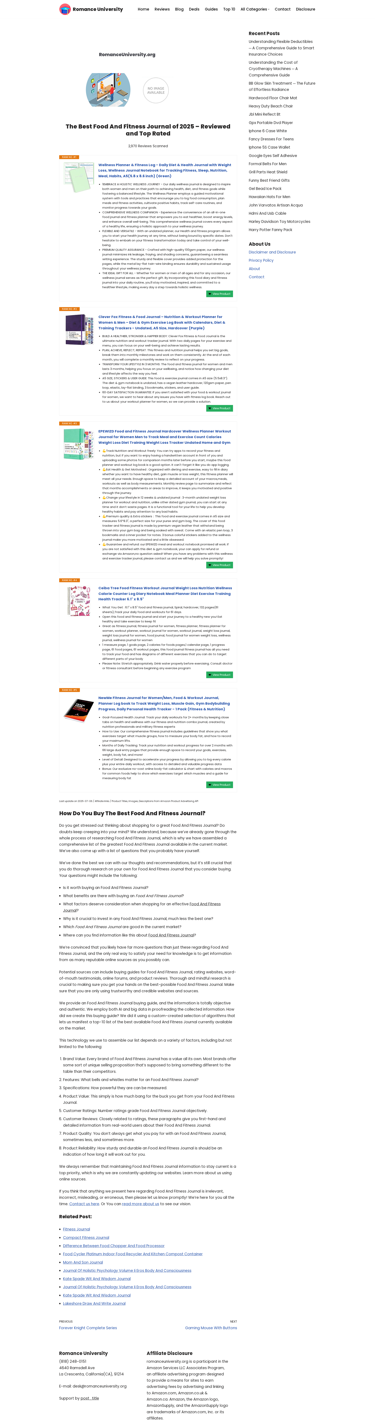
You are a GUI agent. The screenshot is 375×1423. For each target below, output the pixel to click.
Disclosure (305, 9)
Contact (283, 9)
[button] (268, 9)
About (254, 268)
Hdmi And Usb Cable (267, 213)
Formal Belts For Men (268, 164)
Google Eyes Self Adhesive (273, 155)
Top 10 (229, 9)
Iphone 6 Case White (268, 131)
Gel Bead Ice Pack (265, 188)
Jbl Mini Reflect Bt (264, 114)
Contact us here (84, 1204)
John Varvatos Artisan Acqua (276, 205)
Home (143, 9)
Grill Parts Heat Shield (268, 172)
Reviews (162, 9)
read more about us (140, 1204)
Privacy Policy (261, 260)
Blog (179, 9)
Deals (194, 9)
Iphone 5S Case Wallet (269, 147)
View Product (221, 294)
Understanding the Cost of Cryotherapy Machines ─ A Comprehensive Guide (273, 69)
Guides (211, 9)
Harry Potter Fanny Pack (270, 229)
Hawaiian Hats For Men (269, 196)
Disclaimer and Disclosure (272, 252)
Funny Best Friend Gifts (269, 180)
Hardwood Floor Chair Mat (273, 98)
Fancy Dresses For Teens (271, 139)
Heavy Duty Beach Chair (271, 106)
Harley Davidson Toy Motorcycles (279, 221)
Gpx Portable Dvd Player (271, 122)
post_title (90, 1398)
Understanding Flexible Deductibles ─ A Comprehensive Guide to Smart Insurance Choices (281, 48)
